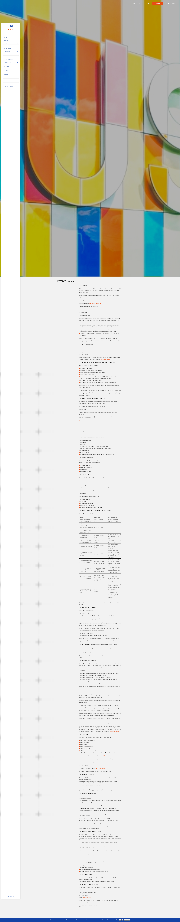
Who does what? (8, 45)
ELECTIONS (7, 51)
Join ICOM (157, 3)
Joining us (7, 54)
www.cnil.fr (85, 906)
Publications (7, 83)
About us (6, 43)
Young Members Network (8, 66)
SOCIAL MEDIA (7, 56)
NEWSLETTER (7, 48)
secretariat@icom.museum (95, 303)
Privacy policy (127, 919)
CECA (11, 29)
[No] (178, 920)
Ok (120, 919)
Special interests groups (9, 70)
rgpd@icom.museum (105, 359)
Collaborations (8, 86)
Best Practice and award (9, 74)
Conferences (8, 62)
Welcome (6, 34)
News (5, 37)
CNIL (104, 755)
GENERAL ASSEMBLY (9, 59)
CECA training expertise (8, 80)
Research (7, 77)
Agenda (6, 40)
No (122, 919)
